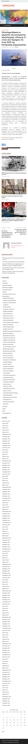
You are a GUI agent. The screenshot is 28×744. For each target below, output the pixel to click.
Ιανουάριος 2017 (6, 672)
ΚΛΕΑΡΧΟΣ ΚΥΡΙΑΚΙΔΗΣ (9, 379)
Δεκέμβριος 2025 (6, 438)
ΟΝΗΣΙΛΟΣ (9, 5)
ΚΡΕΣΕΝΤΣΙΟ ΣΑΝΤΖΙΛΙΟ (9, 351)
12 (10, 719)
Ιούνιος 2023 (5, 504)
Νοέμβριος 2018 (6, 623)
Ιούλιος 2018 (5, 632)
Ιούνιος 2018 (5, 634)
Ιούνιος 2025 (5, 452)
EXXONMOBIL (10, 147)
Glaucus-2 (15, 147)
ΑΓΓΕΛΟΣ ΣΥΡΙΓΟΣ (7, 386)
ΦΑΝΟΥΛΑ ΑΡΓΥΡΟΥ (8, 315)
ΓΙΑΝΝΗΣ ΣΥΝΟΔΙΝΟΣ (8, 366)
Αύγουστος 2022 (6, 524)
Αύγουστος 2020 (6, 577)
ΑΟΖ (19, 147)
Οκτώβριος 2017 (6, 652)
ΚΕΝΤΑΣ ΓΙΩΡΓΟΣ (7, 364)
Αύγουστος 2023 (6, 500)
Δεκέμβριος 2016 (6, 674)
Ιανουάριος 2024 (6, 489)
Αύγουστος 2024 (6, 474)
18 (7, 722)
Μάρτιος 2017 (5, 667)
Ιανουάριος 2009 (6, 705)
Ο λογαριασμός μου (6, 413)
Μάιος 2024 (5, 480)
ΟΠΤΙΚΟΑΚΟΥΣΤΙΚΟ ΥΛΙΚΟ (8, 294)
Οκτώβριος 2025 (6, 443)
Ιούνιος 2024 (5, 478)
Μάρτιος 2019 (5, 615)
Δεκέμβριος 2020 (6, 568)
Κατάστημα (4, 406)
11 (7, 719)
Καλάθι (4, 408)
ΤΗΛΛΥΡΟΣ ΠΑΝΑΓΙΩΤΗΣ (9, 375)
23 (24, 722)
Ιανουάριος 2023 (6, 513)
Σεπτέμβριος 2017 (6, 654)
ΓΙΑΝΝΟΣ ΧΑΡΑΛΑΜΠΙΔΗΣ (9, 300)
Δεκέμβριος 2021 (6, 542)
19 (10, 722)
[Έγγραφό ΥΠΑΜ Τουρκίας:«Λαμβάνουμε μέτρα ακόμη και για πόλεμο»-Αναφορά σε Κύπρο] (14, 210)
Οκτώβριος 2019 (6, 599)
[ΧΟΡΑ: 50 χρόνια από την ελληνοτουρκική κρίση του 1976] (14, 164)
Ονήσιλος (17, 47)
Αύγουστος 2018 (6, 630)
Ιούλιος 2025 (5, 449)
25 (7, 725)
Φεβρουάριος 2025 (6, 460)
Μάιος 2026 (5, 427)
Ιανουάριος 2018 (6, 645)
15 (21, 719)
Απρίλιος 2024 (5, 482)
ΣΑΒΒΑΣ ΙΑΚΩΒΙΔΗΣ (8, 311)
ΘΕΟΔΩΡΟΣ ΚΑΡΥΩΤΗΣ (9, 335)
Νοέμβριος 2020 (6, 571)
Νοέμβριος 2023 (6, 493)
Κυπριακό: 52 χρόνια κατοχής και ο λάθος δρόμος (13, 261)
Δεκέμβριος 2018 (6, 621)
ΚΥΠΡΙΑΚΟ (5, 283)
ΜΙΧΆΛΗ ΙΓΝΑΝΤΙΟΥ (8, 353)
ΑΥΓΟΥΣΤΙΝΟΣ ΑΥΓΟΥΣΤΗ (9, 346)
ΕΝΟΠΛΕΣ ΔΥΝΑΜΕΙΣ (7, 287)
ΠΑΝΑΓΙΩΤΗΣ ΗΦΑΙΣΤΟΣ (9, 338)
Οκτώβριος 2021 (6, 546)
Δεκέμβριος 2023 (6, 491)
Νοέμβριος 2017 (6, 650)
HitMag (16, 742)
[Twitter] (5, 144)
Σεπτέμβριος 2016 (6, 681)
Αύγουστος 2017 (6, 656)
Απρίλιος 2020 (5, 586)
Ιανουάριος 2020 (6, 593)
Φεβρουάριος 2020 (6, 590)
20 (14, 722)
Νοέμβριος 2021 (6, 544)
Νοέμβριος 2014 (6, 701)
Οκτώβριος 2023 (6, 496)
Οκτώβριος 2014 (6, 703)
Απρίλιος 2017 (5, 665)
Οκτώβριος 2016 (6, 678)
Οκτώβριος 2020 (6, 573)
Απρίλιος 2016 (5, 692)
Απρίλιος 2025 (5, 456)
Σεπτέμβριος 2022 (6, 522)
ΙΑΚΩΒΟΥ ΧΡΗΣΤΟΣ (8, 329)
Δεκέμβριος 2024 (6, 465)
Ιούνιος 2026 (5, 425)
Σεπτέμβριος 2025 (6, 445)
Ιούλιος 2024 (5, 476)
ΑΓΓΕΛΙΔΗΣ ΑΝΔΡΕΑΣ (8, 382)
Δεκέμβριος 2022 (6, 515)
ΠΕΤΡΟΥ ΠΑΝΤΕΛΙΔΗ (8, 357)
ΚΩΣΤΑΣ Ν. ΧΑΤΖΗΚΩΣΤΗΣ (9, 302)
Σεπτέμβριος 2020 (6, 575)
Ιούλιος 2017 (5, 659)
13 (14, 719)
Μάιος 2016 (5, 689)
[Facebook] (3, 144)
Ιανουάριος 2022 (6, 540)
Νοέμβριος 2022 (6, 518)
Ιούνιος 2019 (5, 608)
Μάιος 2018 (5, 637)
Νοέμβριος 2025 (6, 441)
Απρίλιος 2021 (5, 560)
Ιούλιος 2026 (5, 423)
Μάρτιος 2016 (5, 694)
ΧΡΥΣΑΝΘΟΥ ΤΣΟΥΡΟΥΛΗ (9, 360)
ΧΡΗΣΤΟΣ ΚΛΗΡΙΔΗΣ (8, 371)
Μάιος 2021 (5, 557)
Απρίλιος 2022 (5, 533)
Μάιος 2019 (5, 610)
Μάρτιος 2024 (5, 485)
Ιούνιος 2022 (5, 529)
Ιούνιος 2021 (5, 555)
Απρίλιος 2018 (5, 639)
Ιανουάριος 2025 (6, 463)
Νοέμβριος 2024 (6, 467)
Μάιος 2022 (5, 531)
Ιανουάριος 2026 (6, 436)
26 (10, 725)
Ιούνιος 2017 (5, 661)
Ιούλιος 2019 (5, 606)
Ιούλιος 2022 (5, 526)
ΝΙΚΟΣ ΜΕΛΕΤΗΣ (7, 399)
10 (3, 719)
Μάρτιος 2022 (5, 535)
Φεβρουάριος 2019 (6, 617)
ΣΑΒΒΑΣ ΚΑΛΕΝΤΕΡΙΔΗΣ (9, 340)
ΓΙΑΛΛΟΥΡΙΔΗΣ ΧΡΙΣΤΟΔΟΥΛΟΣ (11, 322)
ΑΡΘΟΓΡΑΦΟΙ (5, 296)
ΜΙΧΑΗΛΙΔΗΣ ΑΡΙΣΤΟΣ (8, 318)
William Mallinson (7, 384)
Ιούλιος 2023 (5, 502)
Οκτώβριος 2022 (6, 520)
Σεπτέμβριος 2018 (6, 628)
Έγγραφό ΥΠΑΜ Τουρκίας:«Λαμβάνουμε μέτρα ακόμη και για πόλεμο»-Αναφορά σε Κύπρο (13, 219)
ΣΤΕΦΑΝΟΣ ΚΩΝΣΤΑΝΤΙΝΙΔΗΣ (10, 393)
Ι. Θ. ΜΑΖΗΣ (5, 304)
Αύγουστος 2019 (6, 604)
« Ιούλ (3, 731)
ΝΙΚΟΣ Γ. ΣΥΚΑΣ (7, 390)
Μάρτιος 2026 (5, 432)
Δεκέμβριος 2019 (6, 595)
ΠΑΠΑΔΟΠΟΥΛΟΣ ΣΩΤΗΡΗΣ (10, 397)
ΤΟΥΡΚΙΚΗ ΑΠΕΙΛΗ (7, 289)
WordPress (11, 742)
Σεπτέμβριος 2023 (6, 498)
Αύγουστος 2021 (6, 551)
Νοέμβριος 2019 (6, 597)
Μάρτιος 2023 (5, 509)
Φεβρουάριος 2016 (6, 696)
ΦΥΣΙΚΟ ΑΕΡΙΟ (4, 148)
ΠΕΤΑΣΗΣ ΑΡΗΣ (7, 307)
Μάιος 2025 (5, 454)
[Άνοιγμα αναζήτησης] (25, 25)
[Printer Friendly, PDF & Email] (14, 68)
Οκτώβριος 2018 (6, 626)
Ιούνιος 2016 (5, 687)
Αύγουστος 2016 (6, 683)
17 (3, 722)
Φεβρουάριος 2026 (6, 434)
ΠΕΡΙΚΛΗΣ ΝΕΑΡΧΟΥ (8, 344)
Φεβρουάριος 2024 (6, 487)
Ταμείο (3, 411)
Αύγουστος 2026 (6, 421)
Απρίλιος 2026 (5, 430)
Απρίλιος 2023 (5, 507)
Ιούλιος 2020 (5, 579)
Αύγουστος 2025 (6, 447)
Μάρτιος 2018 (5, 641)
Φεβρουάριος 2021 (6, 564)
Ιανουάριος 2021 (6, 566)
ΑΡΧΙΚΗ (4, 281)
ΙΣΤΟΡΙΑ (4, 292)
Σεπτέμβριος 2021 (6, 549)
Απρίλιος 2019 (5, 612)
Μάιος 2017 (5, 663)
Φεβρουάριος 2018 (6, 643)
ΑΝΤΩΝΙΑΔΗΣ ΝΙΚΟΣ (8, 377)
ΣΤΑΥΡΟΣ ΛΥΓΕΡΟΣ (8, 355)
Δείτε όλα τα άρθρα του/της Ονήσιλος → (17, 246)
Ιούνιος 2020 (5, 582)
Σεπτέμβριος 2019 (6, 601)
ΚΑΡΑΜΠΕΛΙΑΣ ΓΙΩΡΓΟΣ (9, 388)
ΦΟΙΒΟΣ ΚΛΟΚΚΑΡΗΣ (8, 298)
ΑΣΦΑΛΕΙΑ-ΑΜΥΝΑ (5, 30)
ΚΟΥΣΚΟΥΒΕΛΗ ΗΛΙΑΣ (8, 326)
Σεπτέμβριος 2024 (6, 471)
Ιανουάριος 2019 (6, 619)
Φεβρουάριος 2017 (6, 670)
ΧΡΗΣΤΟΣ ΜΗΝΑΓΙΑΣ (8, 368)
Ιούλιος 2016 (5, 685)
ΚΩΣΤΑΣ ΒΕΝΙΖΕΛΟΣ (8, 320)
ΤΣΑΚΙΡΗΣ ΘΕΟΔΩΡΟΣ (8, 401)
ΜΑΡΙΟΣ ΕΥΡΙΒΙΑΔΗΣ (8, 324)
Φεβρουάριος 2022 (6, 537)
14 (17, 719)
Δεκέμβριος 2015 (6, 698)
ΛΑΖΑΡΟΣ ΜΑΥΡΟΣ (7, 313)
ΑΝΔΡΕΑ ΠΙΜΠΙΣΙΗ (7, 362)
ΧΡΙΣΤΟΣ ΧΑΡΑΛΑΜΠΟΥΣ (9, 342)
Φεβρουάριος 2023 (6, 511)
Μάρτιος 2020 (5, 588)
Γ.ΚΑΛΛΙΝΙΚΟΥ (6, 373)
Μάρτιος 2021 (5, 562)
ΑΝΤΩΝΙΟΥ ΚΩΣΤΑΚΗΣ (8, 309)
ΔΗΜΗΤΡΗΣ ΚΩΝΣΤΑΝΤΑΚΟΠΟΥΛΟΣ (12, 331)
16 (24, 719)
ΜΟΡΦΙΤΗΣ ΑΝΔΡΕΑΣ (8, 333)
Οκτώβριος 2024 (6, 469)
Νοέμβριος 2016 (6, 676)
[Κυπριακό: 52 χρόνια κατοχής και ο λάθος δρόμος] (14, 187)
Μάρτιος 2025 (5, 458)
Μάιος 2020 (5, 584)
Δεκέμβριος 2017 (6, 648)
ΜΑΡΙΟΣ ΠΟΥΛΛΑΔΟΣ (8, 349)
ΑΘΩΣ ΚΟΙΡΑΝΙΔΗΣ (7, 395)
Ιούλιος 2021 (5, 553)
